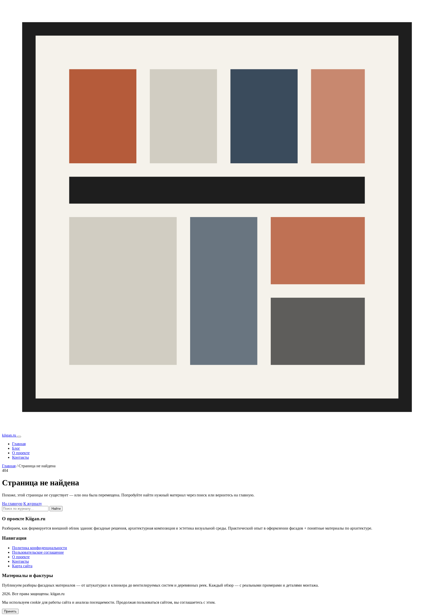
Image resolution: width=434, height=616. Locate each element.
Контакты (20, 457)
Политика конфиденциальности (39, 548)
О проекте (21, 453)
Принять (10, 611)
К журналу (32, 503)
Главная (19, 444)
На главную (12, 503)
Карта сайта (22, 566)
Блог (16, 448)
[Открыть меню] (19, 436)
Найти (56, 508)
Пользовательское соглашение (38, 552)
